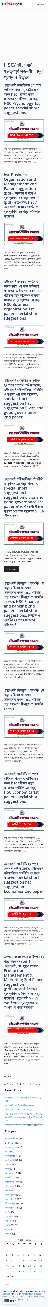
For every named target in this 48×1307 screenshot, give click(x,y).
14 (35, 1260)
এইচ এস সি (9, 1173)
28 (35, 1271)
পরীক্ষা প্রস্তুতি (10, 1203)
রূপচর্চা (7, 1212)
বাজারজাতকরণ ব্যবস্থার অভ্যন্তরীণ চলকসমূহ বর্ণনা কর (24, 1124)
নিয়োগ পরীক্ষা (9, 1199)
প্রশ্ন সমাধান (9, 1207)
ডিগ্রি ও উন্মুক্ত (10, 1194)
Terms (22, 1296)
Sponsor (21, 1299)
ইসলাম (7, 1168)
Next (36, 1084)
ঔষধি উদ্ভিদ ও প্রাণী (12, 1181)
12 (24, 1260)
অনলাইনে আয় (10, 1155)
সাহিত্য (7, 1229)
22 (40, 1265)
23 (7, 1271)
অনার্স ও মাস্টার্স (10, 1160)
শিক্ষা (6, 1220)
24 (13, 1271)
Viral (7, 1151)
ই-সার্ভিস (8, 1164)
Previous (9, 1084)
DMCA (29, 1296)
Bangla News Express (31, 1294)
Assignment (11, 1138)
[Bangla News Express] (12, 4)
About (4, 1296)
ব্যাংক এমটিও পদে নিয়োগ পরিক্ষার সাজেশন (19, 1105)
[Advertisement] (24, 33)
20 (29, 1265)
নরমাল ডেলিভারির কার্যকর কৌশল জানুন (18, 1109)
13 (29, 1260)
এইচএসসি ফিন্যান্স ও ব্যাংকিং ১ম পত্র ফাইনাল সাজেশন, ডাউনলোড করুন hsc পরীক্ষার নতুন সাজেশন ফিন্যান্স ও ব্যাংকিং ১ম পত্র (24, 699)
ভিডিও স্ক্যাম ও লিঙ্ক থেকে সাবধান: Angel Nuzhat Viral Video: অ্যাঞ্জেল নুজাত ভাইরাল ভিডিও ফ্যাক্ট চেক (24, 1117)
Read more (11, 569)
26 (24, 1271)
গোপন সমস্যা (9, 1186)
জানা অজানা (9, 1190)
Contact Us (13, 1296)
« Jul (7, 1284)
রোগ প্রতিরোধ (10, 1216)
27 (29, 1271)
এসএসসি (8, 1177)
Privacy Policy (39, 1296)
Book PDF (10, 1142)
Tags (28, 1299)
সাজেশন (8, 1225)
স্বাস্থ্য (7, 1233)
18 (18, 1265)
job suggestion (12, 1147)
